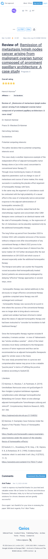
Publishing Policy (32, 533)
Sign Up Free (38, 3)
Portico (37, 548)
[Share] (34, 29)
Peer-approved (9, 3)
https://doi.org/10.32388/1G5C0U (34, 38)
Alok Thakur (6, 483)
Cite (28, 29)
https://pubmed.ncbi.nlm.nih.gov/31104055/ (20, 415)
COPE (25, 551)
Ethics (30, 3)
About (25, 3)
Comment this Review (36, 476)
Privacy (22, 536)
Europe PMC (20, 548)
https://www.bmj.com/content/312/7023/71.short (22, 462)
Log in (45, 3)
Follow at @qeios (22, 540)
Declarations (18, 95)
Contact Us (30, 536)
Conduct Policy (19, 533)
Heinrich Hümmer (8, 91)
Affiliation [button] (5, 95)
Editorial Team (8, 533)
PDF (22, 29)
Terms (16, 536)
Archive (42, 533)
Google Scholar (7, 548)
